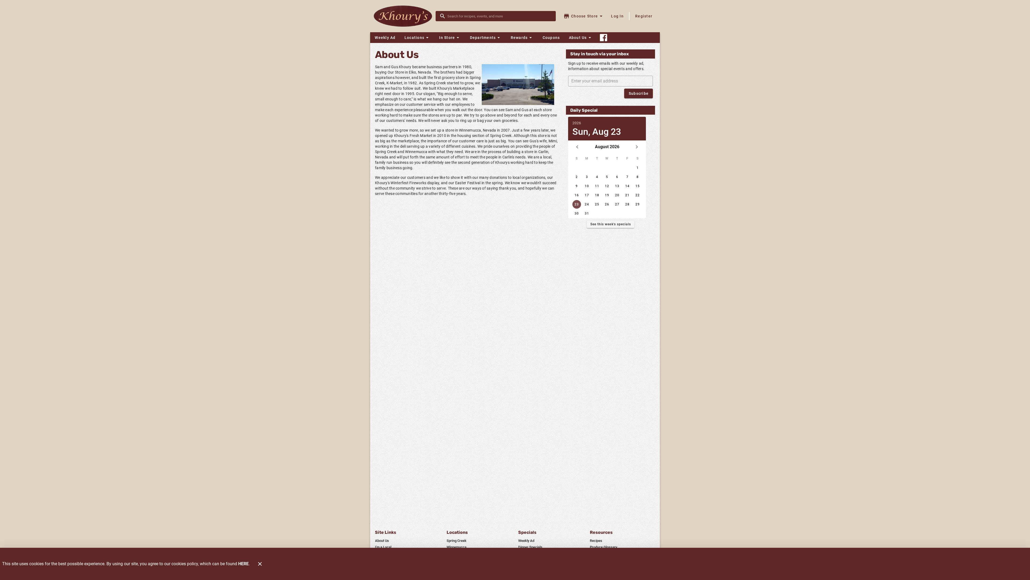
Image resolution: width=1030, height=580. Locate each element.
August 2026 (607, 146)
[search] (499, 16)
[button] (417, 37)
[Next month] (637, 147)
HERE (243, 563)
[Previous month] (577, 147)
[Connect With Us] (603, 37)
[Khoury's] (404, 16)
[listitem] (382, 541)
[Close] (260, 564)
